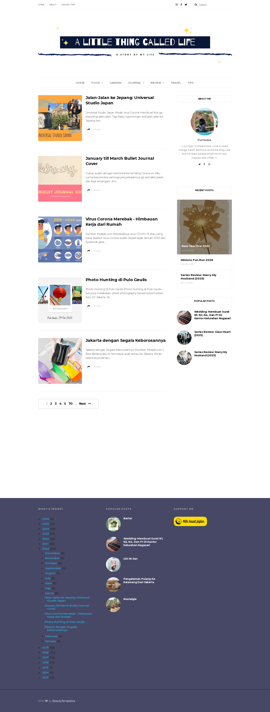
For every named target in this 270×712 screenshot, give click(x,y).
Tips (191, 82)
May (48, 588)
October (51, 563)
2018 (45, 652)
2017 (45, 657)
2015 (45, 667)
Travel (176, 82)
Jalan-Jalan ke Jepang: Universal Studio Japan (66, 599)
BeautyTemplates (63, 701)
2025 (46, 524)
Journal (134, 82)
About (53, 4)
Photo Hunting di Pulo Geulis (116, 279)
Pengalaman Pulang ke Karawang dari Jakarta (139, 580)
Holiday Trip (68, 4)
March (50, 593)
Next (82, 403)
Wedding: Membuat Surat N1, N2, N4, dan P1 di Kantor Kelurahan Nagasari (212, 315)
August (50, 573)
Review (156, 82)
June (49, 583)
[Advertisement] (204, 432)
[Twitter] (186, 4)
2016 (45, 662)
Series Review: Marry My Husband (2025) (210, 353)
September (53, 568)
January (51, 641)
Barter (127, 518)
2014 (46, 672)
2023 (46, 533)
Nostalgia (129, 599)
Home (41, 4)
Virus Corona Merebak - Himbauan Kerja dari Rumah (68, 615)
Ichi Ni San (130, 558)
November (52, 558)
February (51, 636)
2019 (45, 647)
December (53, 553)
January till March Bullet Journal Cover (66, 607)
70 (70, 403)
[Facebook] (181, 4)
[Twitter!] (199, 165)
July (48, 578)
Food (95, 82)
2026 (46, 519)
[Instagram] (177, 4)
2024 (46, 528)
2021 (45, 544)
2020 (46, 548)
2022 (46, 539)
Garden (115, 82)
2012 (45, 677)
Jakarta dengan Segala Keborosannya (126, 340)
